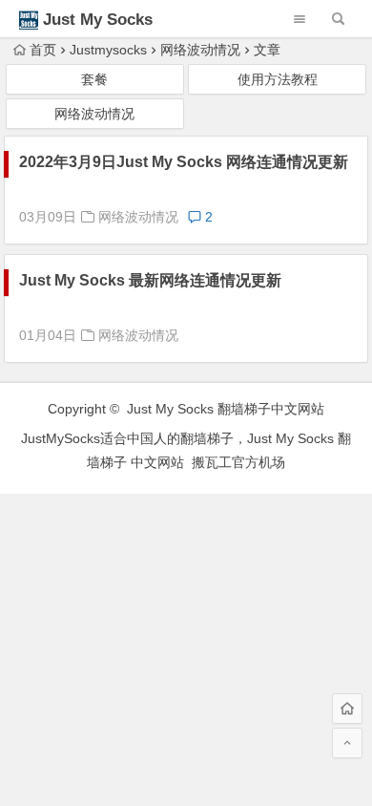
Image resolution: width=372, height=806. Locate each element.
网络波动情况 (200, 49)
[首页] (347, 708)
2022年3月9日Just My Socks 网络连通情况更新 (183, 162)
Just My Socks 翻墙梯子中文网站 (225, 408)
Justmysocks (108, 49)
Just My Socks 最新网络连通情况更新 (150, 280)
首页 (43, 49)
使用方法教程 (278, 79)
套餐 (94, 79)
